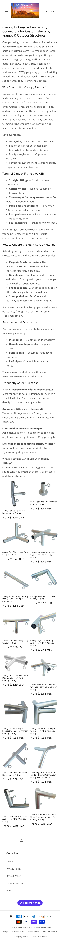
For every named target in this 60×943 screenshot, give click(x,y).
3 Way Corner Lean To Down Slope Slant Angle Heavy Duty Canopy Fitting (44, 817)
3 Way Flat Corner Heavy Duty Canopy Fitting (13, 511)
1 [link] (21, 839)
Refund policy (33, 931)
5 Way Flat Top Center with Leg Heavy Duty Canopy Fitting (42, 554)
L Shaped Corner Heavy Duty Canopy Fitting (43, 597)
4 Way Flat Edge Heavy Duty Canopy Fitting (15, 553)
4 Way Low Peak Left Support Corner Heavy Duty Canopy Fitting (44, 731)
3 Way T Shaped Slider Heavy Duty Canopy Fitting (15, 773)
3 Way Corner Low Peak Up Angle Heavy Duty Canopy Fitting (14, 819)
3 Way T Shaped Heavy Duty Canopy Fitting (15, 641)
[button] (6, 10)
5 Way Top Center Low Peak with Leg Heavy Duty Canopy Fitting (43, 686)
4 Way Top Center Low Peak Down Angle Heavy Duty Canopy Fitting (15, 678)
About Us (11, 890)
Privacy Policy (13, 868)
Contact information (39, 936)
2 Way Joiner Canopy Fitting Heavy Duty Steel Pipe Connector (15, 598)
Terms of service (49, 931)
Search (10, 861)
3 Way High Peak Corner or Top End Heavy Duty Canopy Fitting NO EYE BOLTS (43, 775)
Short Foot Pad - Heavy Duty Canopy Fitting (43, 502)
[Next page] (38, 839)
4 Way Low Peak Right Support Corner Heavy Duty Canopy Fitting (15, 731)
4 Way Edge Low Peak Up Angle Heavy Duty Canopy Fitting (42, 642)
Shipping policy (21, 936)
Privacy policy (18, 931)
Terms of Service (15, 882)
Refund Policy (13, 875)
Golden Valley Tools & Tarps (28, 927)
